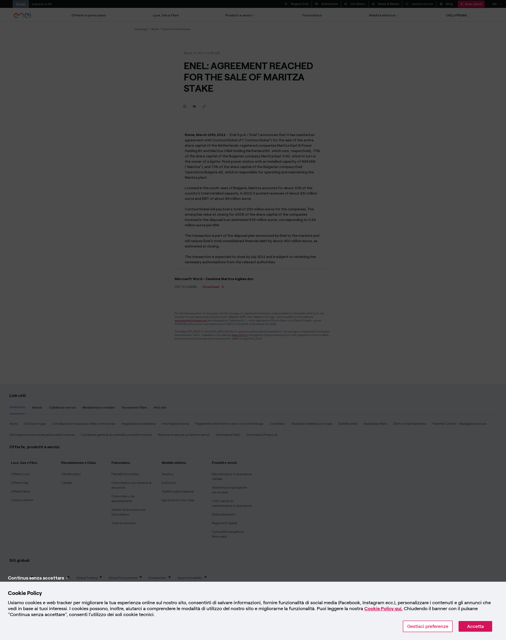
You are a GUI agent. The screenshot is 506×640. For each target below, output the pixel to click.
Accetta (475, 626)
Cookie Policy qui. (383, 608)
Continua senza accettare (36, 578)
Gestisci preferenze (427, 626)
